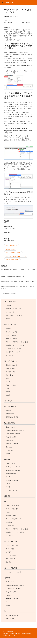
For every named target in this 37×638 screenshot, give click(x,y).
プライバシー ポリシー (15, 635)
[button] (34, 2)
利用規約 (5, 635)
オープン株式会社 (8, 631)
